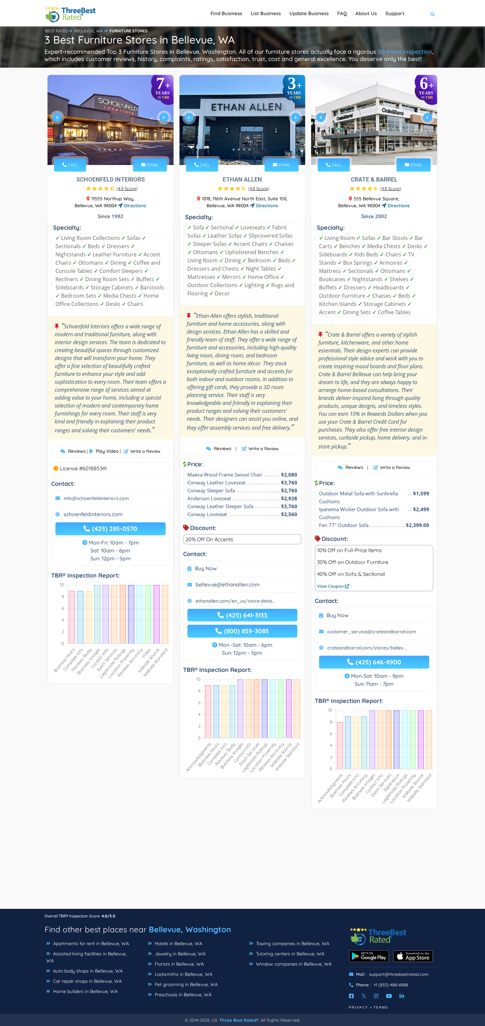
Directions (134, 206)
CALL (72, 164)
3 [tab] (110, 149)
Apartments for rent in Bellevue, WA (90, 943)
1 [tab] (99, 149)
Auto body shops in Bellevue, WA (87, 971)
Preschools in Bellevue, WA (182, 995)
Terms (380, 1007)
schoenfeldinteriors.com (93, 514)
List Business (266, 13)
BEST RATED (56, 30)
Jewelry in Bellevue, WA (179, 954)
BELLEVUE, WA (88, 30)
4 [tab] (115, 149)
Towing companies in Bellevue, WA (292, 943)
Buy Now (206, 568)
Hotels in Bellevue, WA (177, 943)
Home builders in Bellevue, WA (85, 991)
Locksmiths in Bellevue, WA (182, 974)
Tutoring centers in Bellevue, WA (289, 954)
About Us (366, 13)
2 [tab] (105, 149)
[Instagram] (376, 996)
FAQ (342, 13)
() (127, 188)
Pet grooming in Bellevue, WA (185, 984)
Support (394, 13)
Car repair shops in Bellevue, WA (87, 981)
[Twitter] (363, 996)
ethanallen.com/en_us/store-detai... (235, 601)
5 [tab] (120, 149)
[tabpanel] (111, 120)
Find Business (226, 13)
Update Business (309, 13)
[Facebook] (351, 996)
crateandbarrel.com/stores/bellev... (366, 648)
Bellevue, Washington (190, 929)
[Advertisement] (242, 862)
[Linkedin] (402, 996)
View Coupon (331, 586)
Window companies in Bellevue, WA (293, 964)
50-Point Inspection (405, 51)
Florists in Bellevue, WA (178, 964)
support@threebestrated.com (399, 974)
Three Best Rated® (238, 1020)
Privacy (358, 1007)
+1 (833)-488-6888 (390, 984)
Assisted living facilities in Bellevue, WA (86, 957)
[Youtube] (389, 996)
